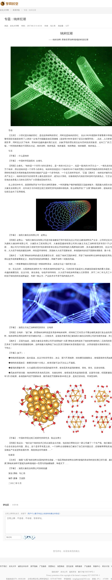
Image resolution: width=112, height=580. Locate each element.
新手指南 (33, 566)
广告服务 (42, 566)
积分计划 (105, 566)
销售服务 (78, 566)
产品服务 (87, 566)
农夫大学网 (4, 10)
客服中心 (96, 566)
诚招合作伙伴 (23, 566)
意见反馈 (69, 566)
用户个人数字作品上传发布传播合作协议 (43, 514)
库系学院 (16, 10)
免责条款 (60, 566)
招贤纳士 (51, 566)
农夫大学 (12, 566)
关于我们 (3, 566)
